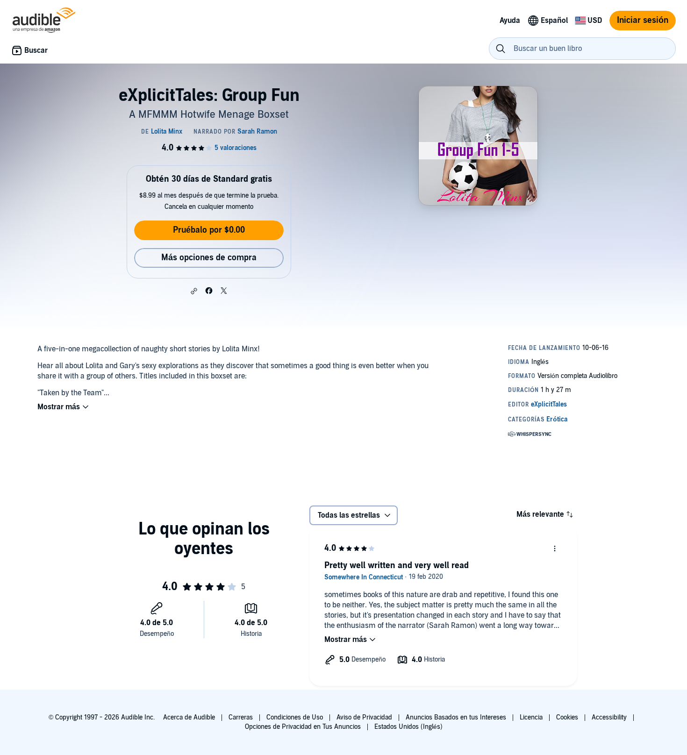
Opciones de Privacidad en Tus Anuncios (303, 727)
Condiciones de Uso (294, 717)
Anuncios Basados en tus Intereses (456, 717)
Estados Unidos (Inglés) (408, 727)
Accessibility (609, 717)
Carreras (241, 717)
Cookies (567, 717)
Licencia (531, 717)
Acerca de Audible (189, 717)
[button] (194, 291)
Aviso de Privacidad (364, 717)
